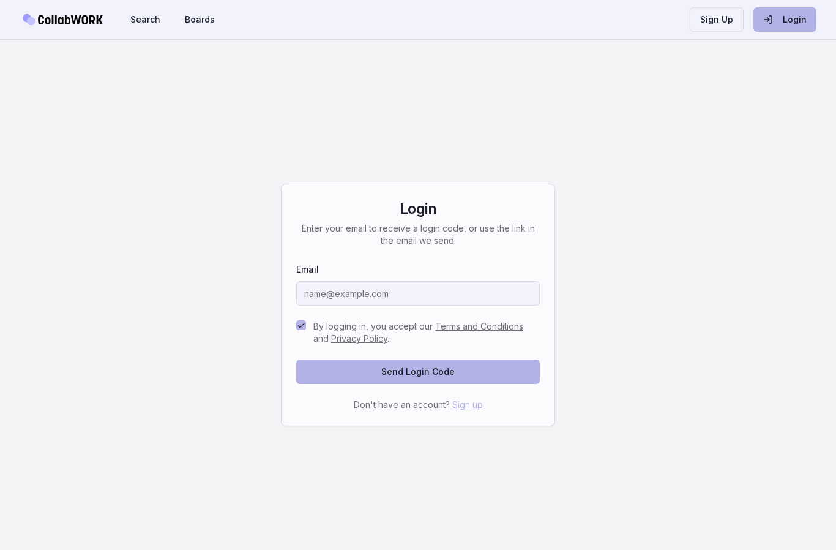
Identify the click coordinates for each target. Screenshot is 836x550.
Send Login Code (418, 371)
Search (145, 19)
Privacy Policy (359, 338)
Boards (200, 19)
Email (307, 269)
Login (795, 19)
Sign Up (716, 19)
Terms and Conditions (479, 326)
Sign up (467, 404)
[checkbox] (301, 325)
